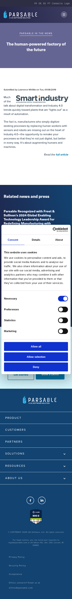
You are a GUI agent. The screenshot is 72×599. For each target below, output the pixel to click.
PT (49, 3)
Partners (14, 442)
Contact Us (57, 3)
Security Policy (17, 565)
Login (67, 3)
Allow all (36, 346)
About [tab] (59, 239)
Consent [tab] (13, 239)
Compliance (15, 574)
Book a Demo (50, 374)
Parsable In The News (36, 33)
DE (40, 3)
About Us (14, 478)
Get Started (21, 375)
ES (44, 3)
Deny (36, 366)
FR (35, 3)
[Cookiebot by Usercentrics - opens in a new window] (52, 229)
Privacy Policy (17, 557)
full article (62, 155)
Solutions (15, 454)
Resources (15, 466)
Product (13, 418)
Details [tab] (36, 239)
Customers (15, 430)
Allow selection (36, 356)
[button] (64, 14)
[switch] (63, 309)
